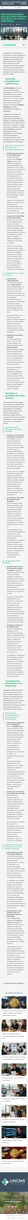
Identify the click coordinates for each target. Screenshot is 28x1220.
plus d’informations (13, 98)
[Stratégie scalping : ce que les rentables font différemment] (14, 1132)
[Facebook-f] (16, 8)
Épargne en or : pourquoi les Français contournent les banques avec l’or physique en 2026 (13, 1036)
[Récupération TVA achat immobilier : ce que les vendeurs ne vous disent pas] (14, 1111)
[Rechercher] (12, 3)
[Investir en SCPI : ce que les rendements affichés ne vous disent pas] (14, 1090)
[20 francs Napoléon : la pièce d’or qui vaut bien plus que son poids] (14, 1153)
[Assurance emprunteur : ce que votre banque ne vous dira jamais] (14, 1069)
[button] (6, 7)
